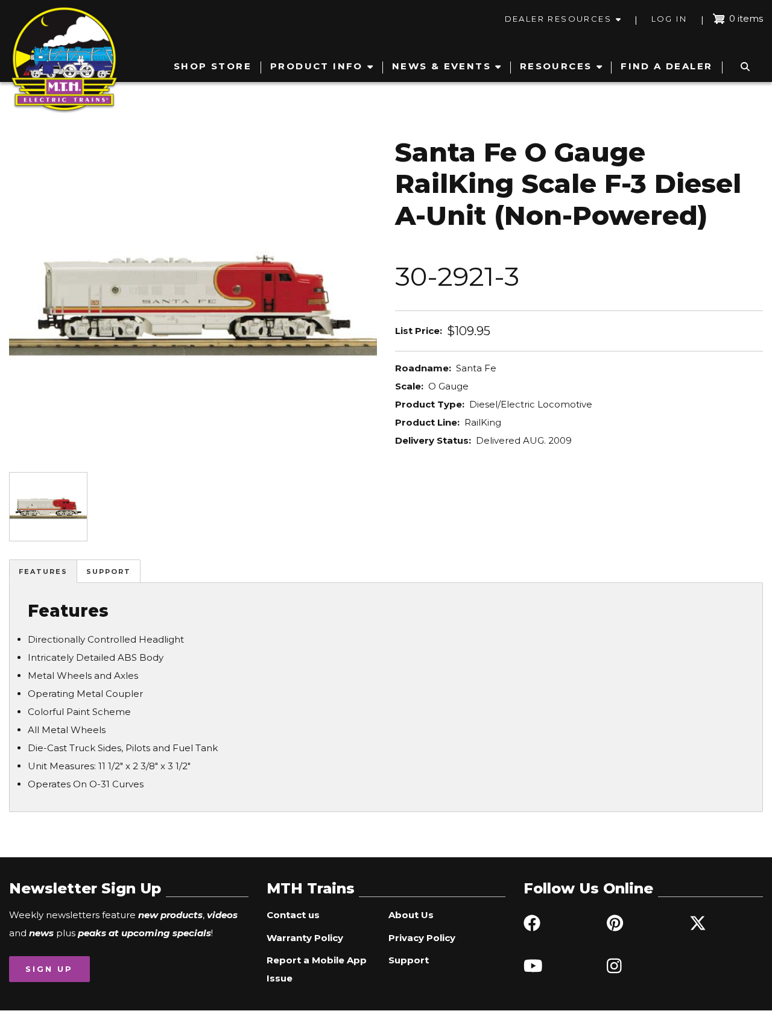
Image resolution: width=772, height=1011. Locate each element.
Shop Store (213, 66)
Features (43, 571)
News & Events (441, 66)
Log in (669, 19)
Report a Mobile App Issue (317, 969)
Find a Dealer (666, 66)
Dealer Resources (558, 19)
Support (108, 571)
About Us (411, 915)
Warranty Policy (305, 937)
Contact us (293, 915)
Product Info (316, 66)
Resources (556, 66)
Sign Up (49, 969)
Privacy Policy (421, 937)
